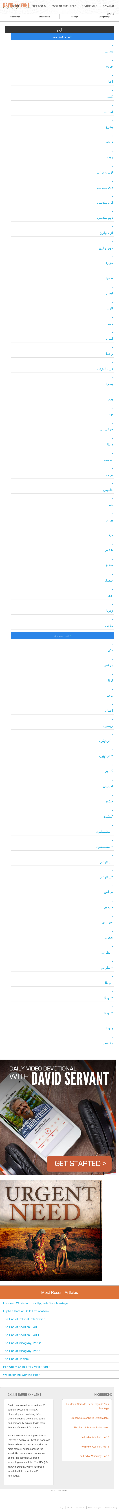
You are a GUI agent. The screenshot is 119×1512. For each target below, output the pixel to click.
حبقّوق (109, 565)
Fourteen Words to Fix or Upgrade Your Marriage (35, 1303)
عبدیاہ (109, 505)
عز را (109, 263)
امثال (109, 338)
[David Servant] (16, 6)
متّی (110, 650)
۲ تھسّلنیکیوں (104, 847)
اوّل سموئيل (105, 172)
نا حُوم (109, 550)
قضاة (109, 142)
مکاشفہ (108, 1043)
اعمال (109, 710)
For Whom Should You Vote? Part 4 (26, 1366)
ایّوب (110, 308)
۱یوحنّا (109, 983)
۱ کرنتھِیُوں (106, 741)
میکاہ (109, 535)
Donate (70, 1507)
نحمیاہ (108, 278)
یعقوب (108, 937)
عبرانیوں (107, 922)
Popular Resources (64, 6)
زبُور (110, 323)
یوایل (109, 474)
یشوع (109, 127)
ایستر (109, 293)
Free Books (39, 6)
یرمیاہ (109, 399)
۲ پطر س (107, 967)
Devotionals (89, 6)
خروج (109, 66)
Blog (61, 1507)
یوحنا (110, 695)
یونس (109, 520)
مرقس (108, 665)
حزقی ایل (106, 429)
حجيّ (109, 595)
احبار (110, 81)
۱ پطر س (107, 952)
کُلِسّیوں (108, 816)
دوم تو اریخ (106, 248)
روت (110, 157)
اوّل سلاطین (105, 202)
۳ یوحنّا (108, 1013)
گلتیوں (109, 771)
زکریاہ (108, 611)
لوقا (110, 680)
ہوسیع (108, 459)
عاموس (108, 490)
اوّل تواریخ (106, 233)
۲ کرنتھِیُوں (106, 756)
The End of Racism (16, 1359)
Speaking (108, 6)
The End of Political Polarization (24, 1319)
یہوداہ (108, 1028)
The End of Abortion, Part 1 (21, 1335)
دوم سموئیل (105, 187)
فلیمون (108, 907)
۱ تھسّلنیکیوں (104, 831)
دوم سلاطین (105, 217)
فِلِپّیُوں (109, 801)
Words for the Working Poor (21, 1374)
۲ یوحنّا (108, 998)
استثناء (108, 112)
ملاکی (109, 626)
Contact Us (80, 1507)
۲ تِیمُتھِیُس (106, 877)
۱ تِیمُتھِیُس (106, 862)
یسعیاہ (108, 384)
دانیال (109, 444)
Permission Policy (111, 1507)
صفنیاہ (108, 580)
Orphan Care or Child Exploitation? (26, 1311)
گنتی (110, 97)
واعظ (109, 354)
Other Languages (94, 1507)
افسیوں (108, 786)
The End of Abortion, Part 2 (21, 1327)
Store (110, 13)
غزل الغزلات (105, 369)
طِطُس (108, 892)
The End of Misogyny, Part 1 (22, 1350)
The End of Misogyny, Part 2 (22, 1343)
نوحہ (110, 414)
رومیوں (108, 726)
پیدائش (108, 51)
